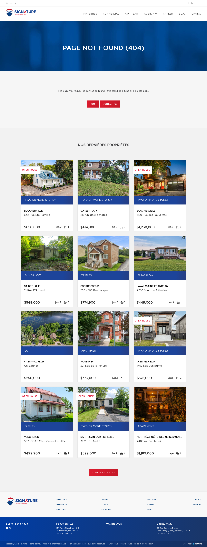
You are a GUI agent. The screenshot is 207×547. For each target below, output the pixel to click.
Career (168, 14)
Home (93, 104)
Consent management (143, 544)
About (105, 500)
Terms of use (126, 544)
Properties (89, 14)
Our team (131, 14)
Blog (182, 14)
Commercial (111, 14)
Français (197, 504)
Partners (151, 500)
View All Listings (103, 473)
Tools (105, 504)
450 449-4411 (66, 534)
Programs (106, 509)
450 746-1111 (166, 534)
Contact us (15, 3)
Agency (149, 14)
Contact (197, 14)
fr (200, 3)
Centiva (197, 544)
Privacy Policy (113, 544)
